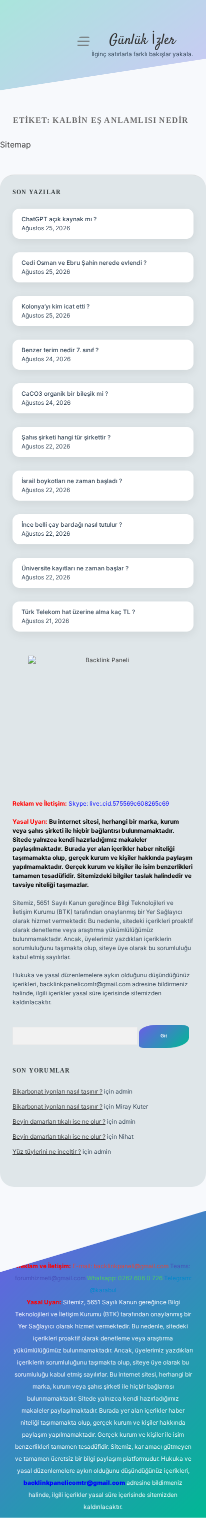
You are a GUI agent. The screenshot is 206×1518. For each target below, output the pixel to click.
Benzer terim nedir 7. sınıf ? (60, 350)
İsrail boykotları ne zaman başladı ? (72, 481)
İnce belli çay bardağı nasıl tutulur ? (72, 524)
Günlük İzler (142, 41)
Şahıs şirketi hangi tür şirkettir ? (66, 437)
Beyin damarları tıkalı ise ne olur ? (59, 1121)
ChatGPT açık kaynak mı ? (59, 219)
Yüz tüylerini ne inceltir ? (46, 1151)
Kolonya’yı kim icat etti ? (56, 306)
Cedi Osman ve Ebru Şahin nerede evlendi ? (84, 262)
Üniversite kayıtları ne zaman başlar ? (75, 568)
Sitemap (15, 144)
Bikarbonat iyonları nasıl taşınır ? (57, 1091)
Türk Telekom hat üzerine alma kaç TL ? (78, 612)
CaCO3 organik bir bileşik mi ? (65, 393)
